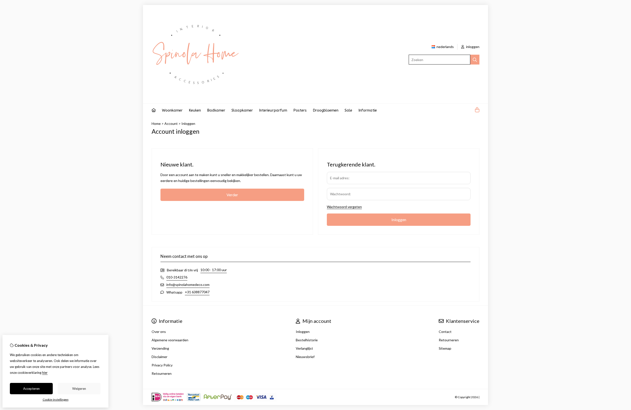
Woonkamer (172, 110)
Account (171, 123)
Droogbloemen (325, 110)
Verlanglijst (304, 348)
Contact (445, 331)
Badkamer (216, 110)
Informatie (367, 110)
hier (45, 373)
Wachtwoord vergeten (344, 207)
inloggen (472, 47)
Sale (348, 110)
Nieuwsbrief (305, 357)
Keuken (195, 110)
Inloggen (188, 123)
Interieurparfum (273, 110)
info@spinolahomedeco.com (188, 284)
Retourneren (449, 340)
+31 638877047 (197, 292)
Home (156, 123)
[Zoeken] (474, 60)
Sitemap (445, 348)
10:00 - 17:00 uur (213, 270)
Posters (300, 110)
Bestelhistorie (307, 340)
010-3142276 (176, 277)
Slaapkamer (242, 110)
